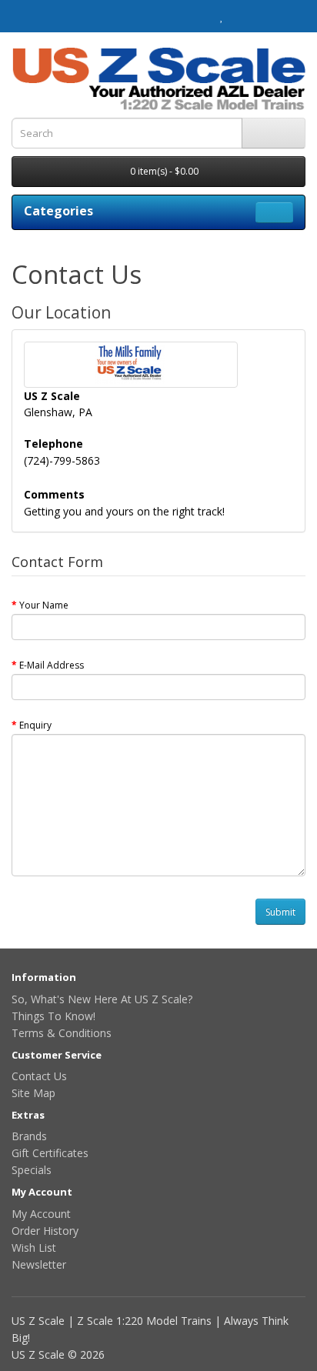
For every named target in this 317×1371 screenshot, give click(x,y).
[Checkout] (256, 16)
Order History (45, 1230)
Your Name (43, 605)
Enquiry (35, 725)
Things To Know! (53, 1016)
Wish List (34, 1247)
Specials (32, 1170)
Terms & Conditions (62, 1033)
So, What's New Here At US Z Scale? (102, 999)
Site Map (33, 1093)
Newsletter (39, 1264)
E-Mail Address (51, 665)
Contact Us (39, 1076)
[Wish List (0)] (222, 16)
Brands (29, 1136)
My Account (41, 1213)
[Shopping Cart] (238, 16)
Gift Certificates (50, 1153)
